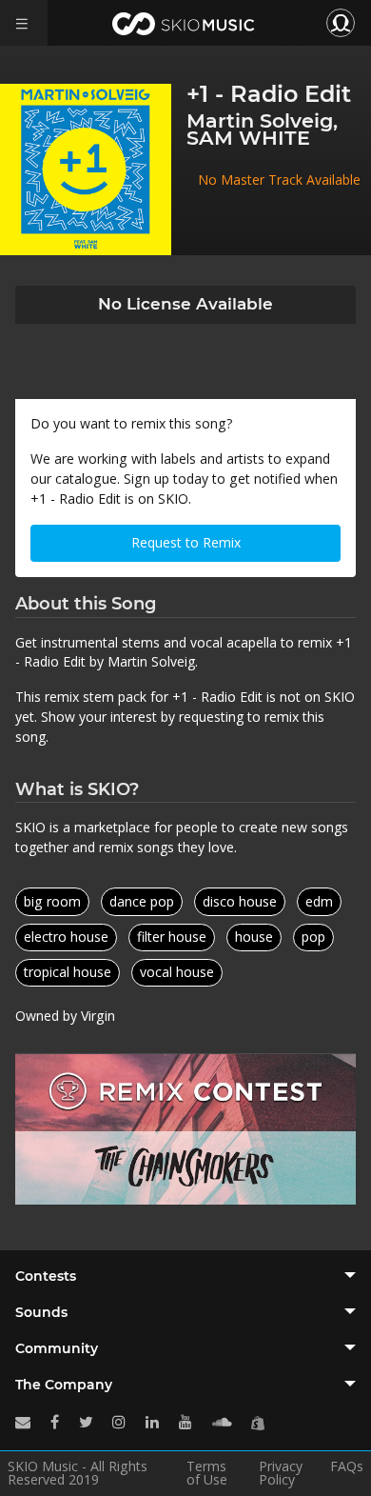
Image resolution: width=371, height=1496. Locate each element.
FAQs (346, 1467)
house (254, 937)
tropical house (67, 972)
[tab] (185, 1276)
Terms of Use (206, 1473)
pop (313, 937)
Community (56, 1348)
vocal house (177, 972)
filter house (171, 937)
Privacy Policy (281, 1473)
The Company (63, 1384)
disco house (240, 901)
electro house (66, 937)
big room (52, 901)
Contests (45, 1276)
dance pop (141, 901)
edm (319, 901)
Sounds (41, 1312)
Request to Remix (186, 542)
